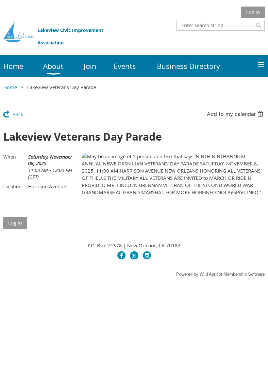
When (9, 157)
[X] (134, 255)
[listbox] (236, 114)
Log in (253, 12)
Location (12, 186)
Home (10, 87)
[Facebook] (121, 255)
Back (17, 114)
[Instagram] (147, 255)
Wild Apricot (211, 274)
